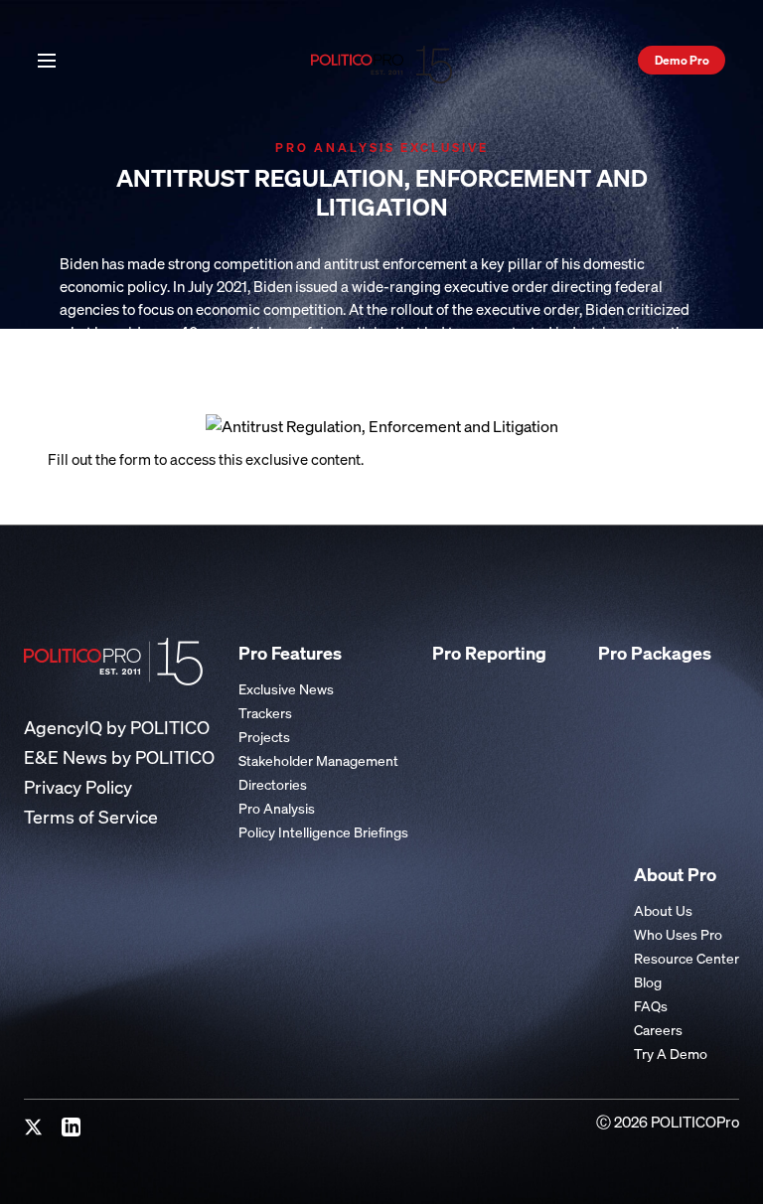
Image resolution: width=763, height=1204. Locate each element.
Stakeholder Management (318, 760)
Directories (272, 784)
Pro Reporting (489, 653)
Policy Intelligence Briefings (323, 832)
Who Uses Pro (678, 934)
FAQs (651, 1005)
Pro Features (290, 653)
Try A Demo (670, 1053)
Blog (648, 982)
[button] (47, 59)
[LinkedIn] (71, 1127)
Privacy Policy (78, 787)
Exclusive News (286, 688)
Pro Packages (654, 653)
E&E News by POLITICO (119, 757)
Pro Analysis (276, 808)
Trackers (265, 712)
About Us (663, 910)
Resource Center (686, 958)
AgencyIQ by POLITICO (117, 727)
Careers (658, 1029)
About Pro (675, 874)
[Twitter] (34, 1127)
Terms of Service (91, 817)
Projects (264, 736)
